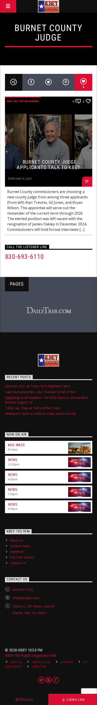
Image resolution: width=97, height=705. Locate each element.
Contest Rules (20, 546)
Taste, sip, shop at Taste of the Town (32, 408)
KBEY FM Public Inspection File (30, 655)
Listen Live (75, 699)
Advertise (16, 551)
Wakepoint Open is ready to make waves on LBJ (40, 413)
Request (26, 699)
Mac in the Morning (23, 101)
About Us (16, 540)
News (12, 460)
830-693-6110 (24, 257)
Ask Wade (16, 445)
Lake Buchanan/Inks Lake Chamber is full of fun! (40, 392)
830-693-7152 (23, 589)
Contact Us (18, 563)
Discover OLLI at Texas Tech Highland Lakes (37, 386)
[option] (49, 310)
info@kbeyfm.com (26, 598)
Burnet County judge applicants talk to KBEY (48, 164)
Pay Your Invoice (22, 557)
